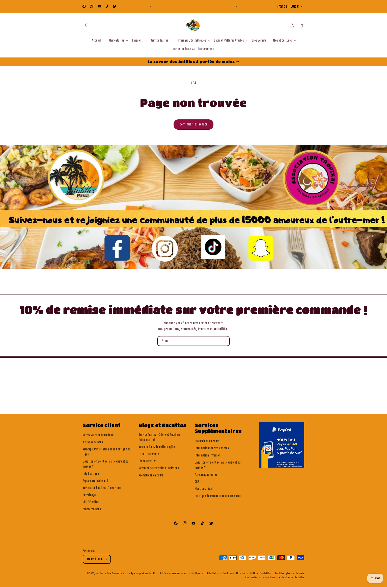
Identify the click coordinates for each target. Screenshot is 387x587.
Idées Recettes (147, 461)
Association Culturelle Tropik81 (158, 447)
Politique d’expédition (260, 573)
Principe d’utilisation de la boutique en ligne (107, 452)
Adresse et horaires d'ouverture (102, 488)
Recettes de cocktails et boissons (159, 468)
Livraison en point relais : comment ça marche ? (106, 464)
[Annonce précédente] (150, 6)
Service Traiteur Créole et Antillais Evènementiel (159, 437)
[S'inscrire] (225, 341)
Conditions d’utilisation (234, 573)
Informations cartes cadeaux (212, 448)
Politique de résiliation (293, 577)
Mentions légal (204, 488)
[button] (87, 25)
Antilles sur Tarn (104, 573)
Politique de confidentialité (205, 573)
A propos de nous (93, 442)
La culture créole (149, 454)
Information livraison (208, 455)
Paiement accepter (206, 474)
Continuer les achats (193, 124)
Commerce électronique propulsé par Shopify (134, 573)
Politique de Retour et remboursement (218, 496)
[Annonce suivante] (236, 6)
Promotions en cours (151, 475)
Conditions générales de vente (289, 573)
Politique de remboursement (173, 573)
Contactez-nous (92, 509)
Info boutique (91, 473)
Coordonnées (271, 577)
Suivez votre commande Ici (98, 435)
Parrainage (89, 495)
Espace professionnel (95, 481)
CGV (197, 481)
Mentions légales (253, 577)
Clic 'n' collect (91, 502)
